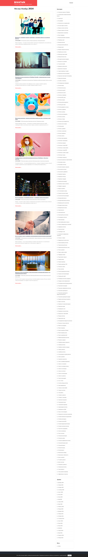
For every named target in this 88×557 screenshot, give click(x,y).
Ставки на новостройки (62, 387)
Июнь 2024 (60, 525)
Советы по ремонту (62, 375)
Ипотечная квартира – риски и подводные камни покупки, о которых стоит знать (33, 118)
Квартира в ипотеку (32, 121)
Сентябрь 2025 (61, 489)
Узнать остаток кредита (62, 411)
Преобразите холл (61, 308)
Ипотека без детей (61, 90)
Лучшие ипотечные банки (63, 193)
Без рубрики (60, 20)
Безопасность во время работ (28, 238)
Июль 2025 (60, 494)
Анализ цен (60, 18)
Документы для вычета (62, 66)
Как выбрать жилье (61, 162)
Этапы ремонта (61, 469)
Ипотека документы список (63, 107)
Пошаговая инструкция (62, 285)
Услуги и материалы (62, 431)
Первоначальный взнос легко (63, 247)
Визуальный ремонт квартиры (64, 37)
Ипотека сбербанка (62, 133)
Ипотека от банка (61, 119)
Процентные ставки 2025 (63, 313)
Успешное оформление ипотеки (64, 440)
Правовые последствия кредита (64, 304)
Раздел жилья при (33, 199)
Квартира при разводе (62, 181)
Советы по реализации (62, 373)
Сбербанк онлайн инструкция (39, 80)
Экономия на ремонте (62, 464)
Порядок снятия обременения (64, 281)
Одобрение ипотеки (62, 226)
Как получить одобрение (62, 171)
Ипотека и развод (25, 199)
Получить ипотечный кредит (63, 273)
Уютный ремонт (61, 450)
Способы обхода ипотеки (63, 383)
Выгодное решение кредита (63, 59)
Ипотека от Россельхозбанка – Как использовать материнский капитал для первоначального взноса (32, 273)
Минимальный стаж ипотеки (63, 203)
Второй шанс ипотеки (62, 52)
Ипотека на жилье (61, 116)
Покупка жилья (61, 259)
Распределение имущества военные (65, 320)
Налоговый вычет (61, 212)
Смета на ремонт (61, 356)
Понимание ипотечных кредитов (64, 278)
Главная (71, 2)
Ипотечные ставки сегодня (63, 152)
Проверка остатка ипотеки (27, 80)
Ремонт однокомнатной (62, 335)
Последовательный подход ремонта (65, 283)
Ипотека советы (61, 135)
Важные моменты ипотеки (63, 30)
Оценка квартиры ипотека (63, 242)
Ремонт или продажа (62, 325)
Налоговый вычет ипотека (63, 214)
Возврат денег (61, 47)
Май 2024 (60, 528)
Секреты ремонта (61, 349)
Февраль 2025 (61, 506)
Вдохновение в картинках (63, 32)
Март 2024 (60, 532)
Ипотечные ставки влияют (63, 147)
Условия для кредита (62, 419)
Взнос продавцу (61, 35)
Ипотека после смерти (62, 123)
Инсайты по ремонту (62, 80)
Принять (69, 555)
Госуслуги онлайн (61, 64)
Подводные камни (40, 121)
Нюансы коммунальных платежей (64, 224)
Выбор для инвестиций (62, 54)
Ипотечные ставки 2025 (62, 145)
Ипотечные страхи (61, 155)
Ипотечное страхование (62, 140)
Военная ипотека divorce (63, 44)
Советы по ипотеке (61, 371)
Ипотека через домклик (62, 138)
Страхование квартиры (62, 404)
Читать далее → (18, 47)
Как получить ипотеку (62, 169)
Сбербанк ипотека (61, 344)
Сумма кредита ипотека (62, 407)
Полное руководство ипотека (63, 271)
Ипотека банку (61, 85)
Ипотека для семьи (61, 104)
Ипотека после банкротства (63, 121)
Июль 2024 (60, 523)
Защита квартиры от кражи (40, 238)
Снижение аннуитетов (62, 359)
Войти (59, 546)
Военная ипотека (61, 42)
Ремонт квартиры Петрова (63, 330)
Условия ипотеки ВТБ (62, 421)
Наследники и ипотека (62, 217)
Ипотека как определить (62, 114)
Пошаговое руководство (63, 290)
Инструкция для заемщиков (63, 83)
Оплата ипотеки (61, 229)
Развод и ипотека (61, 316)
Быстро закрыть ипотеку (27, 161)
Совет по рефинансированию (64, 361)
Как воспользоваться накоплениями (65, 159)
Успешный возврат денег (63, 443)
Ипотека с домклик (61, 128)
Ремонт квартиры (33, 40)
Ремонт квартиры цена (62, 332)
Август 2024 (60, 521)
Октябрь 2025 (61, 487)
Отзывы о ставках (61, 237)
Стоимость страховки (62, 397)
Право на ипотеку (61, 301)
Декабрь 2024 (61, 511)
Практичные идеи (61, 306)
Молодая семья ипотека (62, 205)
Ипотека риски (25, 121)
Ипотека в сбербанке (62, 95)
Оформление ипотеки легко (63, 240)
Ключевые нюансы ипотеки (63, 183)
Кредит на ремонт (61, 188)
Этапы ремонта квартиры (63, 471)
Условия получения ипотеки (63, 426)
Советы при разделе (41, 199)
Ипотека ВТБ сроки (62, 97)
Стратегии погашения (44, 161)
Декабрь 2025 (61, 482)
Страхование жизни (62, 402)
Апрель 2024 (60, 530)
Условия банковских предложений (64, 416)
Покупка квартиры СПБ (62, 264)
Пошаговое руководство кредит (64, 296)
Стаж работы (60, 392)
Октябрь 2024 (61, 516)
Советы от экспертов (62, 364)
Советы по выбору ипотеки (63, 366)
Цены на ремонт (61, 457)
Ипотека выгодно (36, 161)
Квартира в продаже (62, 179)
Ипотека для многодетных (63, 102)
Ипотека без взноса (62, 88)
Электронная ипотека (62, 467)
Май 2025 (60, 499)
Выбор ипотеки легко (62, 56)
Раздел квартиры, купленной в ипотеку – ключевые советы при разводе (32, 197)
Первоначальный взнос (62, 245)
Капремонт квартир (62, 174)
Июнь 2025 (60, 497)
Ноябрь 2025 (60, 485)
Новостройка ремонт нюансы (63, 222)
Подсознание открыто (62, 257)
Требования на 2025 (62, 409)
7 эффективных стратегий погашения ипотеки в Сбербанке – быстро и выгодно (31, 158)
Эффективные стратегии (63, 474)
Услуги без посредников (62, 428)
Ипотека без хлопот (62, 92)
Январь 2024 (60, 537)
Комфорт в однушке (62, 186)
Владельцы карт (61, 40)
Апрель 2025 (60, 501)
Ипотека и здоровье (62, 109)
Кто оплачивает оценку (62, 191)
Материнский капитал (62, 198)
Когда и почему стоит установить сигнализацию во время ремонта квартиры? (33, 236)
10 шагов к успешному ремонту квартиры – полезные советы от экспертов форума (32, 38)
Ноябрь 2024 (60, 513)
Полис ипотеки (61, 269)
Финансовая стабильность (63, 455)
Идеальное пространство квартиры (65, 76)
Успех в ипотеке (61, 433)
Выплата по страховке (62, 61)
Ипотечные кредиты (62, 143)
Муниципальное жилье (62, 207)
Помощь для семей (62, 276)
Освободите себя (61, 231)
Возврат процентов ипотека (63, 49)
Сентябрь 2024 (61, 518)
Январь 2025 (60, 509)
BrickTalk (19, 2)
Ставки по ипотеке (61, 390)
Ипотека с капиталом (26, 275)
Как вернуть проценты (62, 157)
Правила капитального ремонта (64, 299)
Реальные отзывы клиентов (63, 323)
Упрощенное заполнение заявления (65, 414)
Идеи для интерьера (62, 78)
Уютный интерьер (61, 447)
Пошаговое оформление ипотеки (64, 288)
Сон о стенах (60, 380)
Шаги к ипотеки (61, 462)
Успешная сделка (61, 438)
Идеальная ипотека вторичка (63, 73)
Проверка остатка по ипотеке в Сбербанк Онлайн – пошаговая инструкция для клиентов (32, 77)
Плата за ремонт (61, 249)
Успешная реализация (62, 435)
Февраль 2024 (61, 535)
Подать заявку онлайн (62, 252)
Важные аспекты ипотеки (63, 28)
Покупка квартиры (61, 261)
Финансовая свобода (62, 452)
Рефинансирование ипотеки (63, 337)
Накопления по (61, 210)
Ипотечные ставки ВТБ (62, 150)
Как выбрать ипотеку (62, 164)
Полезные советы (26, 40)
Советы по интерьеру (62, 368)
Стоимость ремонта (62, 395)
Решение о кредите (62, 340)
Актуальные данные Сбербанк (64, 12)
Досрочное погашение (62, 68)
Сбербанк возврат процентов (63, 342)
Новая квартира (61, 219)
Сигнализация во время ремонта (64, 354)
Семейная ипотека (61, 352)
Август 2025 (60, 492)
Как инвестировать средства (63, 167)
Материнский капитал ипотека (37, 275)
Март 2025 (60, 504)
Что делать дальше (61, 459)
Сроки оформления (62, 385)
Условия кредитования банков (64, 423)
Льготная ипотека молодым (63, 195)
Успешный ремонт (41, 40)
